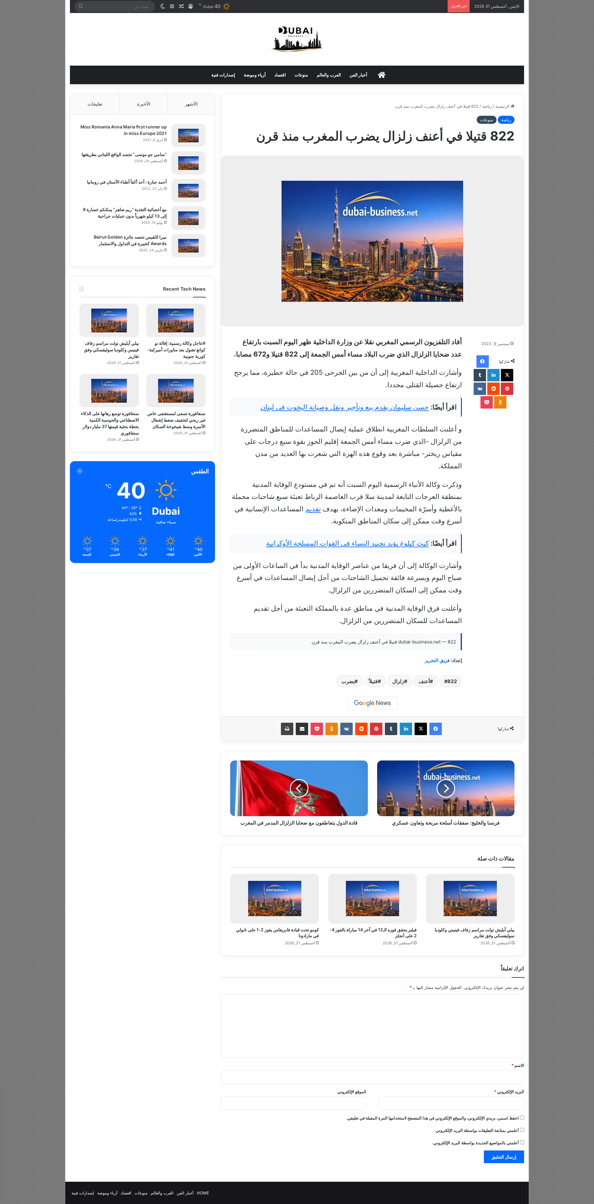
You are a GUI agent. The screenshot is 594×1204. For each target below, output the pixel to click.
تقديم (313, 509)
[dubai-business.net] (297, 39)
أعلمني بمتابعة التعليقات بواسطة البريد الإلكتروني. (477, 1130)
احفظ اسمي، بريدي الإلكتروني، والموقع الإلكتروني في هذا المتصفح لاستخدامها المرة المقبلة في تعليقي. (432, 1117)
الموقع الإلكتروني (352, 1091)
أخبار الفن (358, 74)
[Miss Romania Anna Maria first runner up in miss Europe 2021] (188, 135)
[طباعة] (287, 729)
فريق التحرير (437, 660)
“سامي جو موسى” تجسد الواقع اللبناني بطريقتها (124, 154)
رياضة (487, 106)
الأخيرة (143, 104)
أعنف (424, 681)
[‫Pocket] (486, 402)
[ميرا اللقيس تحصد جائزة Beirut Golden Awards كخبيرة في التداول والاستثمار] (188, 245)
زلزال (398, 681)
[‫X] (507, 375)
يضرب (348, 681)
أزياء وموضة (255, 74)
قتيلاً (373, 681)
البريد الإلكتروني (509, 1091)
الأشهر (191, 104)
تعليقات (95, 104)
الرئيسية (503, 106)
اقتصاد (280, 74)
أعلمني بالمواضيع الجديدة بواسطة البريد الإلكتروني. (475, 1142)
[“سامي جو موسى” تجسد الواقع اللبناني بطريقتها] (188, 163)
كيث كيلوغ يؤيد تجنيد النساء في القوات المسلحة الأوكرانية (347, 543)
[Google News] (372, 703)
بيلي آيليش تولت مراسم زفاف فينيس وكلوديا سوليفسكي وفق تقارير (111, 349)
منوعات (301, 74)
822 (452, 681)
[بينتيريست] (507, 389)
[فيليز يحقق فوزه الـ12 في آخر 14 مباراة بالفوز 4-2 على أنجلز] (372, 899)
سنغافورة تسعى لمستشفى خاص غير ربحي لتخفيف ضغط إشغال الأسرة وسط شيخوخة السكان (176, 420)
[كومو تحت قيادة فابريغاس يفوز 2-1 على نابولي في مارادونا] (274, 899)
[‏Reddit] (493, 389)
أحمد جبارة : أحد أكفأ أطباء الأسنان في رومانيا (127, 181)
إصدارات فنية (223, 74)
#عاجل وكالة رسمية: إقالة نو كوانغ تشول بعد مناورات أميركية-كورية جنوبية (176, 349)
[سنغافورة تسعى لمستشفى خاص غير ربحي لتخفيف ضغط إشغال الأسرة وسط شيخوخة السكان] (175, 390)
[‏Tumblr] (480, 375)
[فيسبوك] (482, 361)
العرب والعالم (329, 74)
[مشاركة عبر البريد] (302, 729)
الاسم (517, 1065)
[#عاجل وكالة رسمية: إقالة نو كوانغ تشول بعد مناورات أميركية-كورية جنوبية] (175, 320)
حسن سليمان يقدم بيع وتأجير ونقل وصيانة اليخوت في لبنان (344, 407)
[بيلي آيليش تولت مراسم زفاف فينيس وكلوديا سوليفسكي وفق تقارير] (470, 899)
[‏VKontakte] (480, 389)
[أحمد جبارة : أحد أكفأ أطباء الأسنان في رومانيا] (188, 190)
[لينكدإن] (493, 375)
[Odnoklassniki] (500, 402)
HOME (203, 1192)
